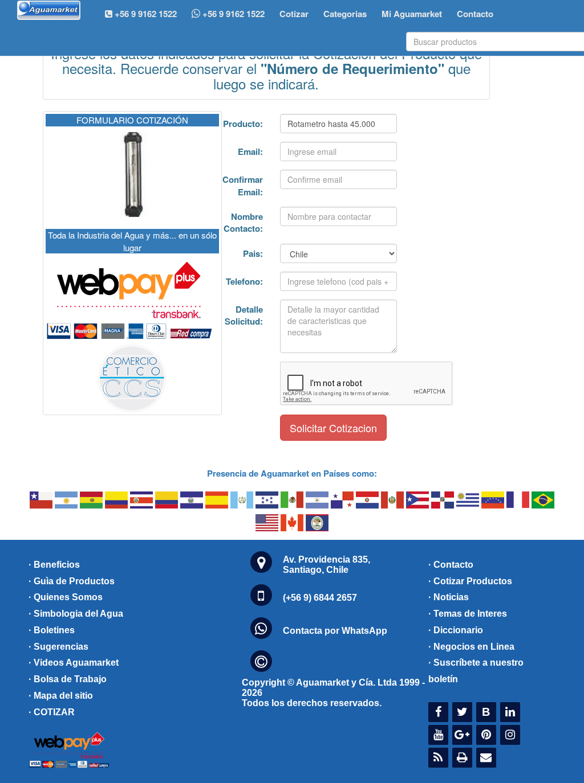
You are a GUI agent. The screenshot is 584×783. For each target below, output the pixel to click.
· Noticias (448, 597)
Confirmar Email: (242, 185)
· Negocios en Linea (471, 646)
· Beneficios (54, 564)
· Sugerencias (58, 646)
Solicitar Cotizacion (333, 427)
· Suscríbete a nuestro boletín (476, 671)
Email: (250, 151)
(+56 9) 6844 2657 (320, 597)
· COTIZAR (52, 712)
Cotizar (294, 13)
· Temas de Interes (467, 613)
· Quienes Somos (66, 597)
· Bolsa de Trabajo (68, 679)
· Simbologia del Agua (76, 613)
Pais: (253, 253)
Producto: (243, 123)
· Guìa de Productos (72, 581)
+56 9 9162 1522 (232, 13)
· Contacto (450, 564)
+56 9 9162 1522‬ (144, 13)
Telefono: (244, 281)
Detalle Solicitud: (244, 315)
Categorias (345, 13)
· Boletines (52, 630)
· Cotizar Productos (470, 581)
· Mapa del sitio (61, 695)
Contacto (475, 13)
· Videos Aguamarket (74, 662)
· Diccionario (455, 630)
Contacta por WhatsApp (335, 631)
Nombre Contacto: (243, 222)
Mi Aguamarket (412, 13)
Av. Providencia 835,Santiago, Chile (326, 565)
